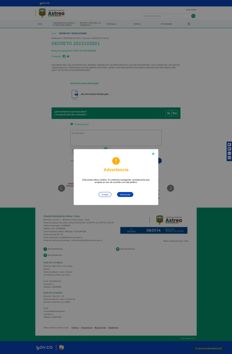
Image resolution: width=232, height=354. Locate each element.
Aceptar (105, 194)
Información (125, 194)
